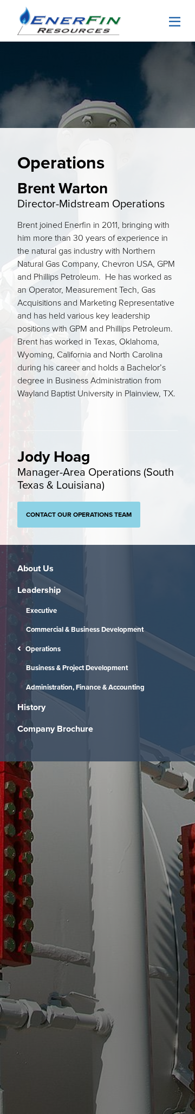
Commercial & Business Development (85, 629)
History (31, 707)
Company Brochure (55, 729)
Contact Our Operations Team (79, 514)
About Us (35, 568)
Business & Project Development (77, 668)
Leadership (39, 590)
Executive (41, 610)
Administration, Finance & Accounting (85, 687)
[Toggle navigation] (173, 22)
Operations (43, 649)
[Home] (69, 20)
